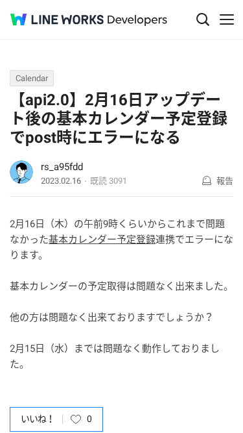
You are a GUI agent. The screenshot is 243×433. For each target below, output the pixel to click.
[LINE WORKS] (57, 19)
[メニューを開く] (227, 19)
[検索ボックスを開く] (203, 19)
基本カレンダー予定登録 (102, 239)
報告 (224, 181)
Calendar (32, 78)
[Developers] (137, 20)
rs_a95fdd (62, 167)
